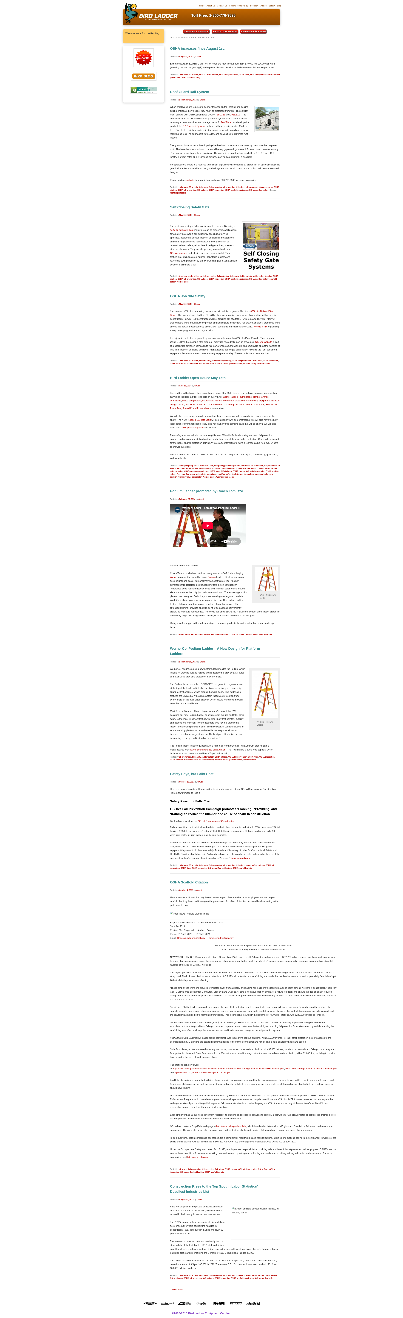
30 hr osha (193, 75)
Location (254, 6)
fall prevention (215, 187)
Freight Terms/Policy (238, 6)
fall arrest (203, 187)
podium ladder (235, 363)
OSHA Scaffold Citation (189, 882)
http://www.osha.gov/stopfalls (231, 1126)
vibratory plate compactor (190, 477)
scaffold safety (249, 363)
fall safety (240, 187)
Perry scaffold (183, 474)
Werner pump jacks (225, 477)
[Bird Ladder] (150, 23)
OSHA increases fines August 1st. (197, 48)
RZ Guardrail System (194, 126)
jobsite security (266, 187)
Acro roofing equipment (258, 400)
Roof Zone (226, 122)
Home (201, 6)
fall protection (229, 187)
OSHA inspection (258, 75)
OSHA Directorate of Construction (216, 821)
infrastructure (252, 187)
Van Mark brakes (194, 404)
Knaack (254, 468)
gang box (181, 468)
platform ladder (221, 363)
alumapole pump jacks (189, 466)
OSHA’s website (263, 342)
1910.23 (221, 114)
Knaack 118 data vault (199, 419)
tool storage (237, 474)
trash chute (249, 474)
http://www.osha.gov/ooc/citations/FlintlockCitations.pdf (201, 1068)
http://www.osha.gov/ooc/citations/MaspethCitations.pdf (202, 1072)
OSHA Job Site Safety (187, 296)
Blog (279, 6)
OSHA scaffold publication (236, 190)
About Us (211, 6)
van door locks (261, 474)
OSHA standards (178, 253)
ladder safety (246, 276)
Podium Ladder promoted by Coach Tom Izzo (206, 491)
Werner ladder (183, 282)
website (190, 180)
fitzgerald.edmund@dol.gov (191, 938)
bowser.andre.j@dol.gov (221, 938)
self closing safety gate (181, 230)
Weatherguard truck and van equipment (244, 404)
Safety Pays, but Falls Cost (191, 774)
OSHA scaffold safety (190, 77)
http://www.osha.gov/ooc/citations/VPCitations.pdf (310, 1068)
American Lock (206, 466)
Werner (174, 577)
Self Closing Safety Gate (189, 207)
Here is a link (260, 326)
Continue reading (240, 858)
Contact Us (222, 6)
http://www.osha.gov (197, 1157)
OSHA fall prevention (228, 75)
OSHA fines (244, 75)
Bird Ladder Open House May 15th (198, 378)
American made (186, 276)
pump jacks (212, 474)
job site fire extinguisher (210, 468)
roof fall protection (178, 193)
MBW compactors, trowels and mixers (202, 400)
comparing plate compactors (227, 466)
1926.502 (235, 114)
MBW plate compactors (193, 427)
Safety (272, 6)
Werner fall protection (234, 400)
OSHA (202, 75)
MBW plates (226, 471)
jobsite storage (243, 468)
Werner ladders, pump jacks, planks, (241, 396)
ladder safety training (262, 276)
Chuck (198, 57)
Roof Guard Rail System (189, 92)
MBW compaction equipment (197, 471)
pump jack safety (198, 474)
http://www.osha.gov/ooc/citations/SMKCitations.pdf (256, 1068)
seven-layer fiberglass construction (207, 749)
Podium (212, 577)
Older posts (176, 1290)
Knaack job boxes (213, 404)
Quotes (263, 6)
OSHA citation (212, 75)
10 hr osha (183, 75)
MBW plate (215, 471)
